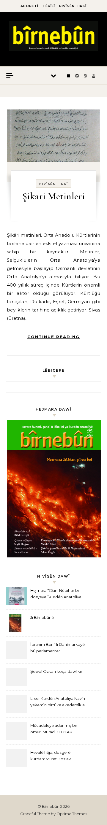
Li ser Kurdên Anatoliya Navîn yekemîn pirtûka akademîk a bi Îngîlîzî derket (57, 702)
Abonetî (29, 6)
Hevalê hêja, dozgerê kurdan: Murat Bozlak (50, 755)
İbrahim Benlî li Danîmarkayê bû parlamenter (57, 647)
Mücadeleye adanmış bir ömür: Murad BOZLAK (53, 728)
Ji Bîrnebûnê (42, 617)
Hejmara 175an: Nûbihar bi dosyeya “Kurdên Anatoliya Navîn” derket (55, 594)
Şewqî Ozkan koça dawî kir (56, 671)
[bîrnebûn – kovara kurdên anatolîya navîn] (53, 37)
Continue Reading (53, 336)
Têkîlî (49, 6)
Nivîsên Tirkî (72, 6)
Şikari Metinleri (53, 196)
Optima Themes (71, 813)
